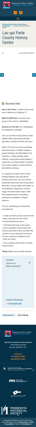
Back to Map (22, 315)
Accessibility (9, 424)
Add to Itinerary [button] (8, 315)
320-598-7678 (16, 304)
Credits (31, 422)
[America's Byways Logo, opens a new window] (18, 393)
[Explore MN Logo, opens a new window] (18, 381)
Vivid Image (26, 424)
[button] (20, 12)
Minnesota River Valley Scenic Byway (18, 5)
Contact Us (18, 354)
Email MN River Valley (18, 359)
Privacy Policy (23, 422)
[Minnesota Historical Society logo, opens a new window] (18, 410)
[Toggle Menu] (18, 18)
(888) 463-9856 (19, 356)
